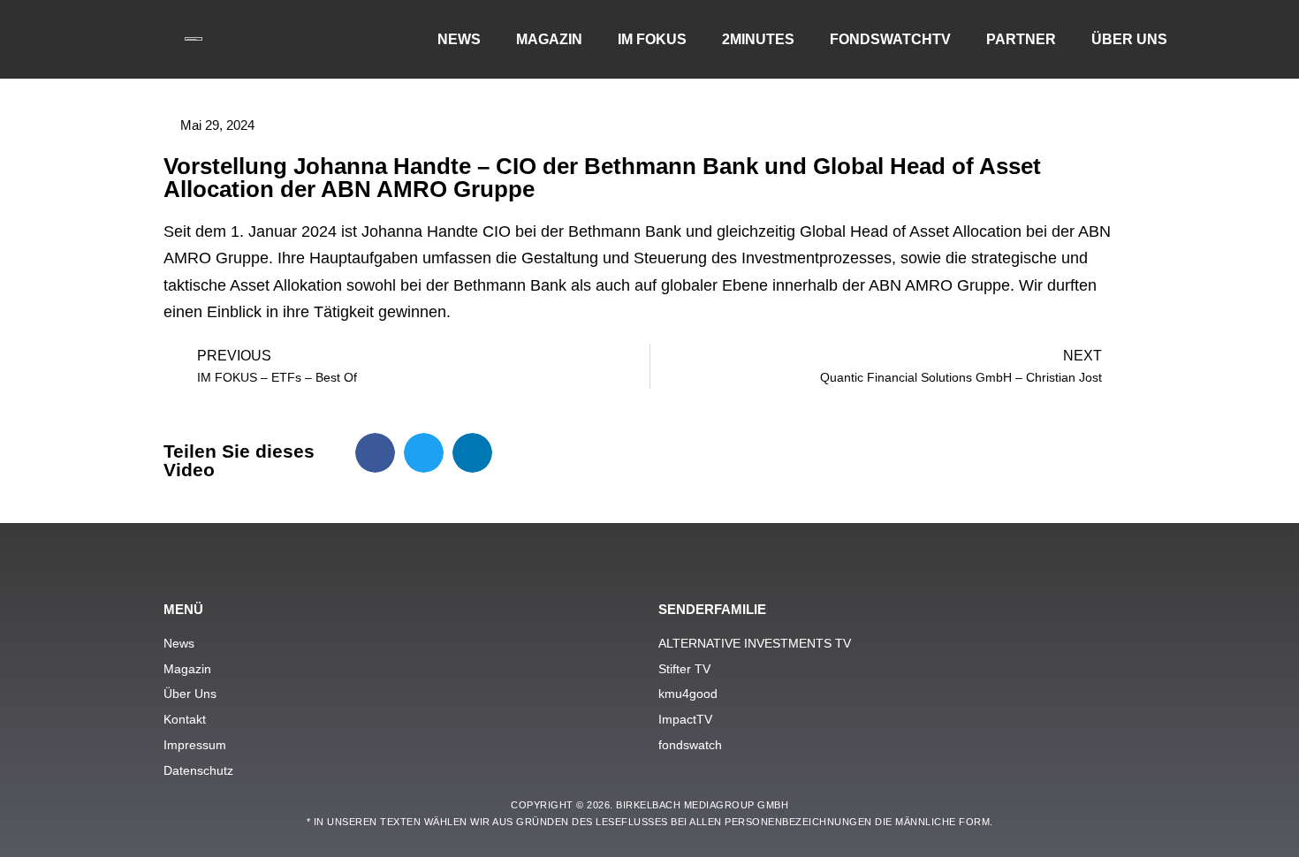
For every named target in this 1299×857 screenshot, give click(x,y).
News (459, 39)
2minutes (758, 39)
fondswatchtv (890, 39)
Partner (1021, 39)
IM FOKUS (652, 39)
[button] (375, 453)
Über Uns (1129, 39)
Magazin (549, 39)
